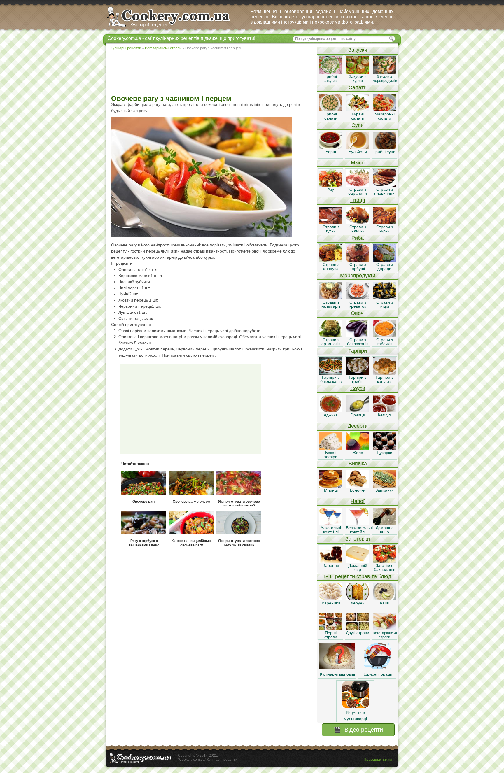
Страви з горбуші (357, 266)
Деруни (358, 603)
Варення (331, 565)
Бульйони (358, 151)
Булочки (357, 490)
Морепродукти (357, 275)
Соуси (357, 388)
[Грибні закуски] (330, 72)
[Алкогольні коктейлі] (330, 523)
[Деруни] (357, 599)
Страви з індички (357, 229)
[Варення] (330, 561)
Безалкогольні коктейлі (359, 529)
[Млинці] (330, 486)
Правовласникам (378, 760)
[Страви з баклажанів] (357, 335)
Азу (331, 189)
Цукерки (384, 452)
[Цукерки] (384, 448)
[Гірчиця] (357, 411)
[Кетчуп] (384, 411)
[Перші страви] (330, 628)
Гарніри (358, 351)
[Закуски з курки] (357, 72)
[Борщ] (330, 147)
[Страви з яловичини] (384, 185)
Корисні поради (377, 674)
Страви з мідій (384, 304)
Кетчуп (384, 415)
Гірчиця (357, 415)
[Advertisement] (211, 73)
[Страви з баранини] (357, 185)
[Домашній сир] (357, 561)
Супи (357, 125)
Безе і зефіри (330, 454)
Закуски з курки (357, 78)
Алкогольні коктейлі (331, 529)
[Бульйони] (357, 147)
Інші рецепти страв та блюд (357, 576)
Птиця (357, 200)
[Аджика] (330, 411)
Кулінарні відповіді (337, 674)
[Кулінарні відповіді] (337, 668)
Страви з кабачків (384, 341)
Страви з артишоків (330, 341)
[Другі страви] (357, 628)
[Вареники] (330, 599)
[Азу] (330, 185)
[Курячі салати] (357, 110)
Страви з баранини (357, 191)
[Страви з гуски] (330, 222)
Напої (358, 501)
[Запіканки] (384, 486)
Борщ (331, 151)
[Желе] (357, 448)
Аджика (331, 415)
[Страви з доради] (384, 260)
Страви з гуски (331, 229)
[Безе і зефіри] (330, 448)
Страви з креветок (357, 304)
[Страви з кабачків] (384, 335)
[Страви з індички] (357, 222)
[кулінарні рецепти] (173, 27)
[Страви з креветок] (357, 298)
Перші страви (330, 634)
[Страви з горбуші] (357, 260)
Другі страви (357, 632)
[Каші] (384, 599)
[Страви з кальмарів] (330, 298)
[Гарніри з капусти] (384, 373)
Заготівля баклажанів (384, 567)
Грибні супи (384, 151)
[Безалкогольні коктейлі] (357, 523)
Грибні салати (330, 116)
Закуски (357, 50)
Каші (384, 603)
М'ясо (358, 163)
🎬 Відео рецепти (358, 729)
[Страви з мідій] (384, 298)
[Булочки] (357, 486)
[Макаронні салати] (384, 110)
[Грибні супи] (384, 147)
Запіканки (384, 490)
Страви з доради (384, 266)
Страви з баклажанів (357, 341)
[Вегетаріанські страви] (384, 628)
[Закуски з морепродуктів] (384, 72)
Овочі (358, 313)
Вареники (331, 603)
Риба (357, 238)
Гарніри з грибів (357, 379)
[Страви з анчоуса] (330, 260)
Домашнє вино (384, 529)
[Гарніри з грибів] (357, 373)
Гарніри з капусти (384, 379)
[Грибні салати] (330, 110)
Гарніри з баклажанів (331, 379)
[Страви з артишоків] (330, 335)
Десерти (358, 426)
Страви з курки (384, 229)
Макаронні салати (384, 116)
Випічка (358, 464)
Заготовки (357, 539)
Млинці (331, 490)
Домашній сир (357, 567)
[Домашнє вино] (384, 523)
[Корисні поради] (377, 668)
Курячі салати (357, 116)
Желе (357, 452)
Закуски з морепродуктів (385, 79)
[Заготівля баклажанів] (384, 561)
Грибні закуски (331, 78)
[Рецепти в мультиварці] (355, 706)
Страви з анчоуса (331, 266)
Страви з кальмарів (330, 304)
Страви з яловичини (384, 191)
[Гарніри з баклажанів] (330, 373)
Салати (358, 87)
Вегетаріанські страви (385, 635)
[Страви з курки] (384, 222)
